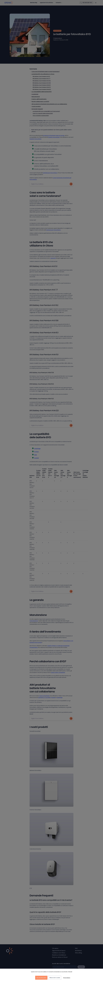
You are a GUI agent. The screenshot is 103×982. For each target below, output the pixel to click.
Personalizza (66, 978)
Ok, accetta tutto (41, 978)
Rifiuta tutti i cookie (54, 978)
